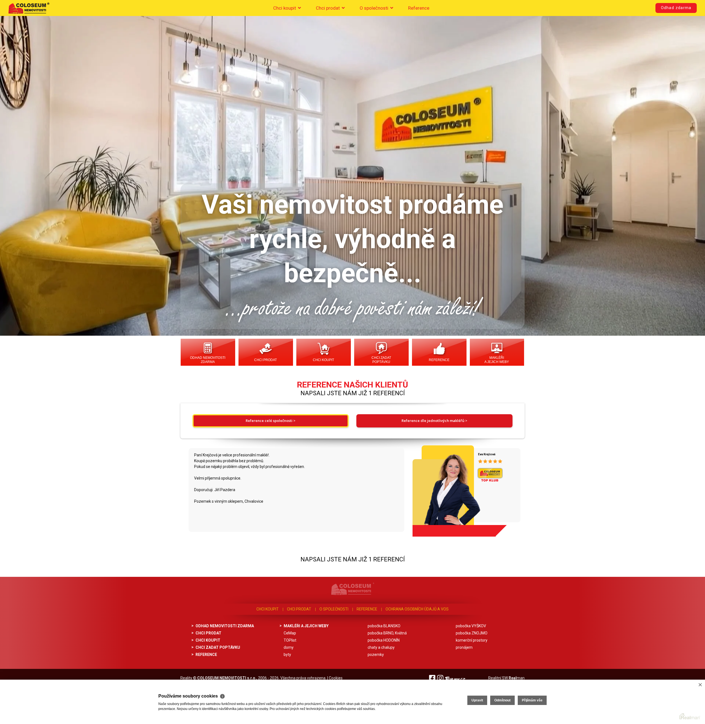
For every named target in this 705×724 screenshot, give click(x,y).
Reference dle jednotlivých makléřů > (434, 420)
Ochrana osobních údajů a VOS (417, 609)
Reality (186, 678)
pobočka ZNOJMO (471, 633)
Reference (418, 8)
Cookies (336, 678)
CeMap (290, 633)
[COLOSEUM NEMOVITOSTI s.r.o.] (29, 8)
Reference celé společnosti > (270, 420)
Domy (289, 647)
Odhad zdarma (676, 8)
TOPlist (290, 640)
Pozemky (376, 654)
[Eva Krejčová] (441, 489)
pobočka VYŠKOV (471, 626)
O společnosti (374, 8)
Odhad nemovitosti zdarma (207, 360)
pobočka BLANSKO (384, 626)
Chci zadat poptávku (381, 360)
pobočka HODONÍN (384, 640)
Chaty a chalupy (381, 647)
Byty (287, 654)
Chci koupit (285, 8)
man (517, 678)
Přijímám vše (532, 700)
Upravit (477, 700)
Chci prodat (328, 8)
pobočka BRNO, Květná (387, 633)
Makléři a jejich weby (496, 360)
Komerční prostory (471, 640)
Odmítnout (502, 700)
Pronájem (464, 647)
